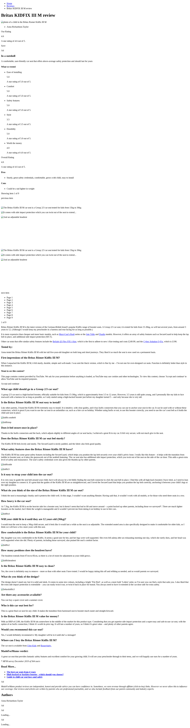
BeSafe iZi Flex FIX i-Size (64, 341)
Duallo (102, 334)
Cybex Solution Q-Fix (153, 341)
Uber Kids (31, 645)
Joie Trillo (90, 334)
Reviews (10, 6)
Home (9, 3)
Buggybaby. (46, 645)
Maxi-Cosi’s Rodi (67, 334)
